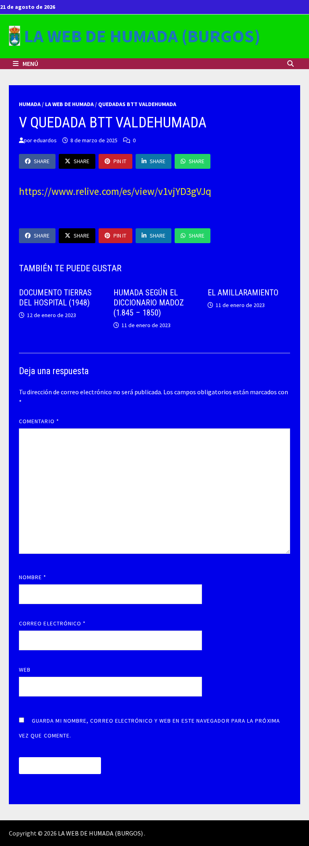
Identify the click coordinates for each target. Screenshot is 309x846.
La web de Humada (69, 104)
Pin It (119, 161)
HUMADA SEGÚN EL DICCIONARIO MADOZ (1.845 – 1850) (148, 303)
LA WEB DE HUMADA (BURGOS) (142, 36)
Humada (30, 104)
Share (41, 161)
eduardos (45, 140)
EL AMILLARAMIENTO (243, 292)
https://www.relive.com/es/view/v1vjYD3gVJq (115, 191)
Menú (29, 63)
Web (25, 669)
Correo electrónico (52, 623)
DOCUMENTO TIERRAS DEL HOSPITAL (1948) (55, 297)
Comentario (39, 421)
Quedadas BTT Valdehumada (137, 104)
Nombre (33, 577)
